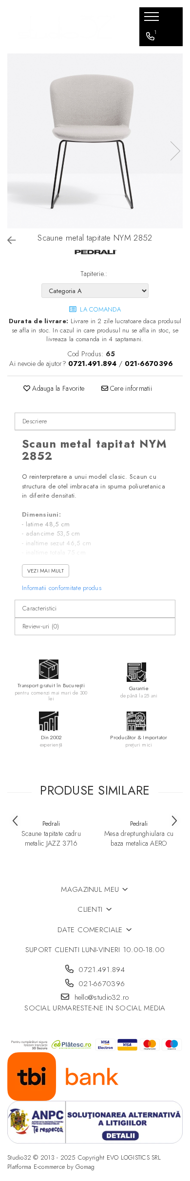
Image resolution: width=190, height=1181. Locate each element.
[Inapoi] (7, 241)
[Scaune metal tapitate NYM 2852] (95, 140)
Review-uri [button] (40, 626)
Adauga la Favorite (57, 388)
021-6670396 (100, 984)
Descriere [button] (34, 421)
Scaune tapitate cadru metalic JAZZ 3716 (51, 838)
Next (175, 151)
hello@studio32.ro (100, 997)
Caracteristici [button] (39, 608)
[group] (95, 140)
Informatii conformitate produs (61, 587)
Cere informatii (130, 388)
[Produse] (152, 19)
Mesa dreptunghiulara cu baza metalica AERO (138, 838)
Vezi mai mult (45, 570)
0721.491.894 (100, 970)
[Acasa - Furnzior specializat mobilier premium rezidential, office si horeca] (66, 27)
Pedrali (51, 823)
